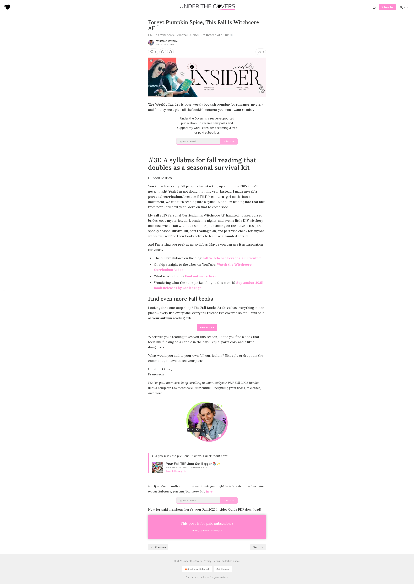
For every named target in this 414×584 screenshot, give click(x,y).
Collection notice (231, 560)
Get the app (222, 569)
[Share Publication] (374, 7)
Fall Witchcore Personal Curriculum (232, 258)
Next (256, 547)
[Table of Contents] (3, 292)
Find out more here (201, 276)
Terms (216, 560)
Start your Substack (198, 569)
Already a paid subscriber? (207, 530)
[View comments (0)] (162, 52)
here (209, 491)
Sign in (404, 7)
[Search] (367, 7)
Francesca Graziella (167, 41)
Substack (191, 577)
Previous (160, 547)
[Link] (143, 163)
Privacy (207, 560)
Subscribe (387, 7)
